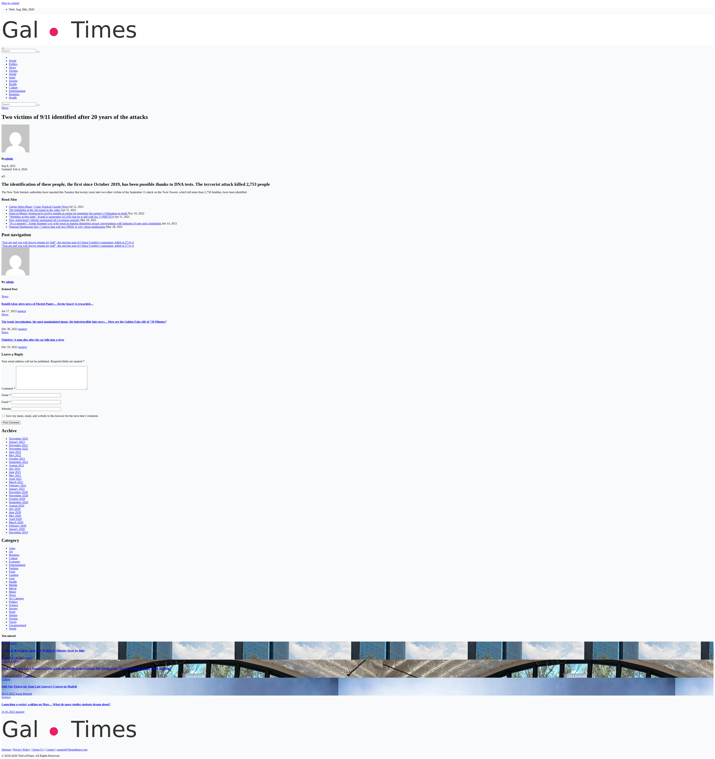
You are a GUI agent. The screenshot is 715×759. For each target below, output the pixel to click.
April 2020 (15, 519)
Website (6, 408)
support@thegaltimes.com (72, 749)
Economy (14, 561)
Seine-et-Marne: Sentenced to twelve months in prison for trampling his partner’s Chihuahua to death (68, 213)
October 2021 (17, 458)
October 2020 (17, 498)
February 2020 (17, 525)
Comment (8, 388)
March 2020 (16, 522)
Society (13, 80)
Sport (12, 77)
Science (13, 605)
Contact (50, 749)
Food (12, 571)
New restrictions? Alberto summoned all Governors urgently (44, 220)
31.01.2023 (8, 711)
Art (11, 551)
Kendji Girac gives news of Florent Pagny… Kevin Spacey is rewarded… (47, 303)
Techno (13, 70)
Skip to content (10, 3)
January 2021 (17, 488)
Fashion (13, 568)
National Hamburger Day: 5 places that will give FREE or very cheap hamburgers (57, 226)
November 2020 (18, 495)
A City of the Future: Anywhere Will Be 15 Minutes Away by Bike (43, 650)
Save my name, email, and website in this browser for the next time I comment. (52, 415)
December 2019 (18, 532)
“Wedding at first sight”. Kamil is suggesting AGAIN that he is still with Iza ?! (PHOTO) (61, 216)
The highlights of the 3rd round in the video (35, 210)
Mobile (13, 585)
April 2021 (15, 478)
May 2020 (15, 515)
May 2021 (15, 475)
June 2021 (15, 472)
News (12, 67)
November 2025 (18, 438)
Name (6, 395)
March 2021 (16, 482)
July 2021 (14, 468)
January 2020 (17, 529)
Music (12, 591)
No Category (16, 598)
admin (9, 158)
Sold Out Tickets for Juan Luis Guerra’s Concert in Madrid (39, 686)
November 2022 (18, 448)
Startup (13, 615)
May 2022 (15, 455)
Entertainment (17, 91)
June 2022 (15, 452)
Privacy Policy (21, 749)
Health (13, 84)
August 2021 (16, 465)
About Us (38, 749)
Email (6, 402)
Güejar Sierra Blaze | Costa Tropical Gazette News (39, 206)
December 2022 (18, 445)
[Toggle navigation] (2, 48)
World (12, 60)
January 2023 (17, 442)
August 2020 (16, 505)
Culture (13, 87)
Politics (13, 64)
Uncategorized (17, 625)
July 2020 (14, 509)
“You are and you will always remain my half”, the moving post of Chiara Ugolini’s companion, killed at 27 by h (67, 242)
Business (14, 94)
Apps (12, 548)
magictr (21, 311)
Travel (12, 622)
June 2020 (15, 512)
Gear (12, 578)
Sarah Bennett (23, 657)
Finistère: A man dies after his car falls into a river (32, 339)
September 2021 (18, 462)
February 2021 (17, 485)
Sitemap (6, 749)
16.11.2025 (8, 657)
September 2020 (18, 502)
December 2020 (18, 492)
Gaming (13, 575)
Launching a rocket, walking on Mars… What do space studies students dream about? (55, 704)
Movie (13, 588)
